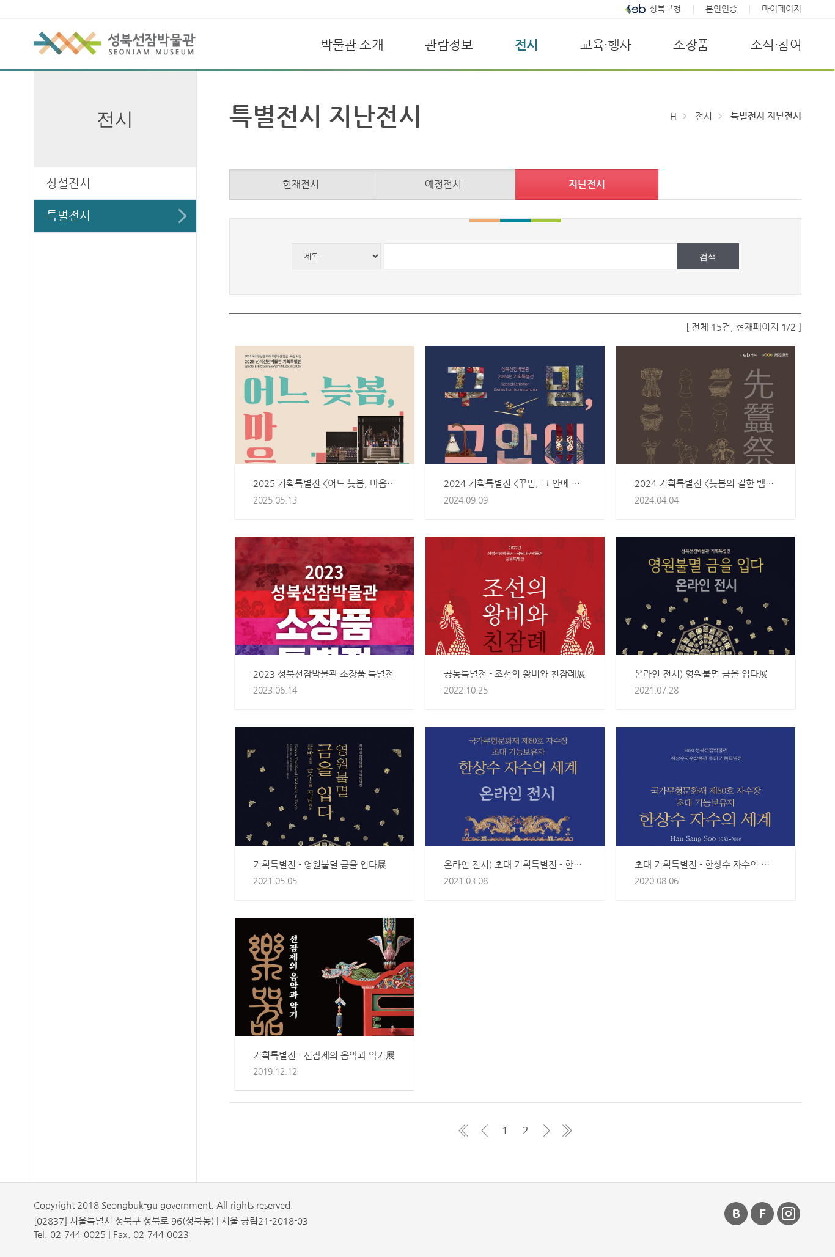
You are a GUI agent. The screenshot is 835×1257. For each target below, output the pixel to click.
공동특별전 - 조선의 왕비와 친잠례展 (515, 674)
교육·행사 (605, 44)
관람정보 (449, 44)
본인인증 (721, 8)
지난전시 (586, 184)
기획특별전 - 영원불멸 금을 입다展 (319, 864)
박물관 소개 (351, 44)
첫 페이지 (463, 1130)
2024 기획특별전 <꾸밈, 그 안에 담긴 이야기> (533, 483)
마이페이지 (781, 8)
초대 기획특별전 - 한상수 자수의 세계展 (711, 864)
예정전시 (443, 184)
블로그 (736, 1213)
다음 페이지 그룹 (546, 1130)
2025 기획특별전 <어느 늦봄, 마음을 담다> (336, 483)
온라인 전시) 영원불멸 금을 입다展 (701, 674)
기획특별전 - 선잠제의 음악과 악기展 (324, 1055)
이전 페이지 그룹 (484, 1130)
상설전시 (68, 183)
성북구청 (665, 8)
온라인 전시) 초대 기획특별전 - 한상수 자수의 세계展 (545, 864)
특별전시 (68, 215)
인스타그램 (789, 1213)
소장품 (691, 44)
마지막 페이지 (567, 1130)
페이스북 (763, 1213)
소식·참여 (776, 44)
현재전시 (300, 184)
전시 (527, 44)
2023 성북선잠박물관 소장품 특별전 (323, 674)
